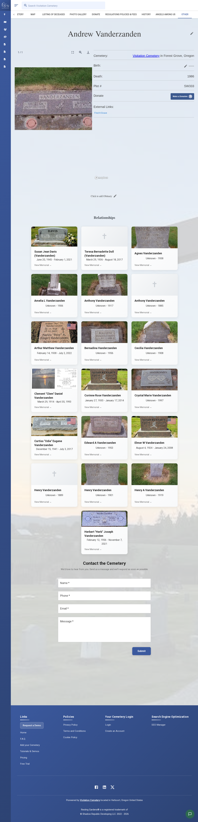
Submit (142, 651)
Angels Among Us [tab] (165, 14)
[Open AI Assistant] (190, 814)
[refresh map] (97, 127)
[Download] (88, 52)
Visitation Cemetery (146, 55)
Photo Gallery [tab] (78, 14)
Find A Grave (100, 113)
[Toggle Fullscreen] (73, 52)
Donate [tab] (96, 14)
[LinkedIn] (104, 788)
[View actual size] (80, 52)
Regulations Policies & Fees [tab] (121, 14)
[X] (112, 788)
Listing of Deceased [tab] (53, 14)
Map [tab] (33, 14)
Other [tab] (184, 14)
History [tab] (146, 14)
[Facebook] (96, 788)
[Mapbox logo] (101, 178)
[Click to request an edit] (192, 33)
